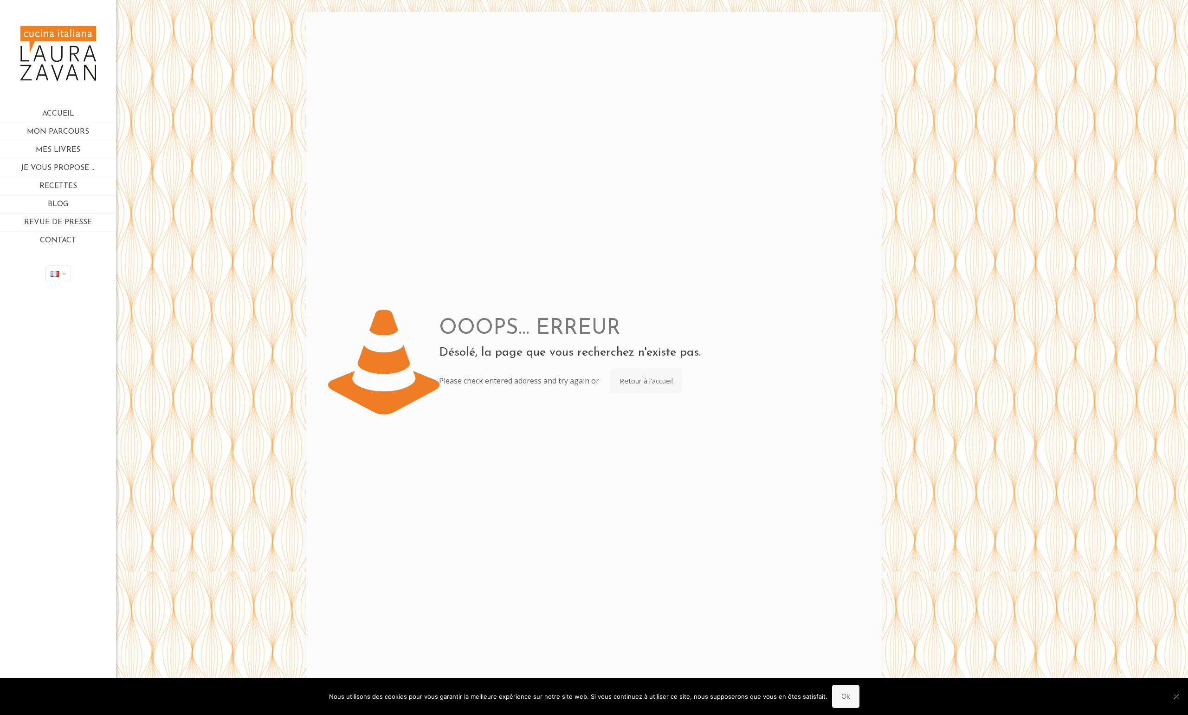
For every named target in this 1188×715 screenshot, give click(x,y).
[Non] (1176, 696)
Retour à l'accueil (646, 380)
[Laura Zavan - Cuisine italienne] (58, 52)
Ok (845, 696)
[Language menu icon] (58, 274)
